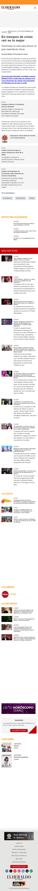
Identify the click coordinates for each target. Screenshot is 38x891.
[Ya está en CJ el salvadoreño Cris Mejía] (6, 237)
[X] (10, 871)
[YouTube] (14, 871)
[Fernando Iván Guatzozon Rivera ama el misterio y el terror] (6, 223)
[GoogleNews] (23, 871)
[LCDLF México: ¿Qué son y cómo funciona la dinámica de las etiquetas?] (6, 286)
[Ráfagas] (5, 594)
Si (2, 76)
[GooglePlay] (31, 871)
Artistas (31, 198)
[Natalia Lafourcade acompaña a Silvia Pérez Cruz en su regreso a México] (6, 308)
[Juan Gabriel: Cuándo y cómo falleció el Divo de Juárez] (6, 264)
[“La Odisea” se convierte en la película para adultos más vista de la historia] (6, 410)
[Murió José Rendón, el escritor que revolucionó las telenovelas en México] (6, 478)
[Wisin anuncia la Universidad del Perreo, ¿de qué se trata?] (6, 619)
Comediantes (7, 198)
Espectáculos (20, 198)
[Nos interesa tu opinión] (19, 836)
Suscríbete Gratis (19, 730)
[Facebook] (6, 871)
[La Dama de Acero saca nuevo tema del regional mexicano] (6, 230)
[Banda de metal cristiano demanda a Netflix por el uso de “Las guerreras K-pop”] (6, 456)
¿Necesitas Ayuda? (19, 866)
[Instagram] (19, 871)
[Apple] (27, 871)
